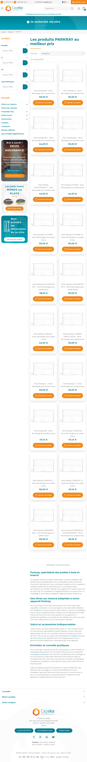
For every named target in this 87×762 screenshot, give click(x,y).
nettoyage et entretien (39, 654)
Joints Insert (6, 115)
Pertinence (46, 53)
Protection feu (7, 112)
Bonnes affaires (8, 130)
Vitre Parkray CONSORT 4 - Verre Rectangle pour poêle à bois (43, 483)
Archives (5, 123)
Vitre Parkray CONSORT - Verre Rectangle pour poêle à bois (43, 336)
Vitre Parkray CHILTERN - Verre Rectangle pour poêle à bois (43, 237)
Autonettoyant (7, 82)
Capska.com (38, 610)
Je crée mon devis (13, 176)
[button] (2, 8)
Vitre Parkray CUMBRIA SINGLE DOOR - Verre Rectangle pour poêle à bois (72, 336)
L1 (2, 58)
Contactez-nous (45, 730)
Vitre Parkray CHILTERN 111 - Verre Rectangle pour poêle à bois (72, 237)
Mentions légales (34, 753)
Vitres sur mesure (9, 104)
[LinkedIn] (46, 737)
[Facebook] (33, 737)
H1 (2, 70)
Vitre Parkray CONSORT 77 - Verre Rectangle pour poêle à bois (72, 483)
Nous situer (65, 730)
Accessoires (6, 119)
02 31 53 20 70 (25, 730)
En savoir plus (13, 171)
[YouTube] (53, 737)
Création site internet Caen (50, 753)
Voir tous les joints (14, 208)
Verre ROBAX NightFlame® (12, 134)
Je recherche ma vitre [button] (45, 21)
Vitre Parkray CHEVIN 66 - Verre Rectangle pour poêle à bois (72, 433)
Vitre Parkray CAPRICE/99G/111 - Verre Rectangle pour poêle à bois (43, 187)
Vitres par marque (9, 108)
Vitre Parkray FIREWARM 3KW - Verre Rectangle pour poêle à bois (43, 533)
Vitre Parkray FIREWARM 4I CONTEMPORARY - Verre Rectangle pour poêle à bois (72, 533)
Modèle (4, 45)
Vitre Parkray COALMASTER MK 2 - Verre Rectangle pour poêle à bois (72, 287)
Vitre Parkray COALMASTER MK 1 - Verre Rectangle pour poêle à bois (43, 287)
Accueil (5, 97)
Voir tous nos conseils (14, 239)
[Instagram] (40, 737)
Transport (5, 126)
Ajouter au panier (45, 102)
